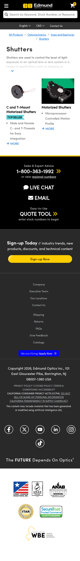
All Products (16, 34)
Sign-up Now (40, 259)
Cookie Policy (43, 385)
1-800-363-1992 (35, 171)
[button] (35, 171)
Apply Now (37, 353)
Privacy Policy (23, 385)
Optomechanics (37, 34)
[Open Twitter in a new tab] (24, 431)
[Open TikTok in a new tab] (40, 444)
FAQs (39, 328)
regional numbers (44, 177)
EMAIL (42, 197)
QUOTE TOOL (35, 213)
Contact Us (56, 25)
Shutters (44, 38)
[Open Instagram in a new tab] (71, 431)
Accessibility (47, 389)
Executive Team (38, 291)
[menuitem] (7, 5)
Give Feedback (39, 335)
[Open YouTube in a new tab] (40, 431)
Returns (39, 321)
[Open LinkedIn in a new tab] (55, 431)
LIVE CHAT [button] (42, 187)
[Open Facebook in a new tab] (8, 431)
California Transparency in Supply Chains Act (39, 400)
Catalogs (38, 342)
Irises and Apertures (62, 34)
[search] (40, 14)
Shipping (38, 314)
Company (39, 284)
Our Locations (38, 298)
